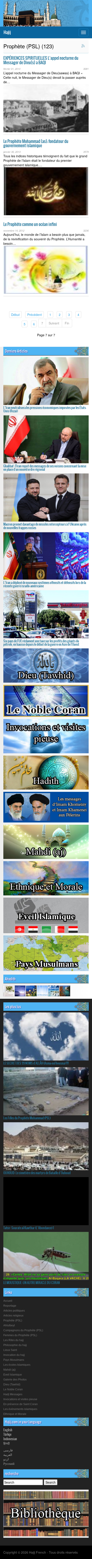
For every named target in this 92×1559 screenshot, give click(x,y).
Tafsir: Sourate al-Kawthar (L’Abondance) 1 (28, 1227)
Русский (9, 1463)
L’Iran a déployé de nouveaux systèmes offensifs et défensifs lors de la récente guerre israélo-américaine (44, 584)
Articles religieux (13, 1315)
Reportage (9, 1305)
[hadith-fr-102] (42, 990)
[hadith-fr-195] (53, 990)
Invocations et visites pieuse (20, 1399)
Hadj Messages (12, 1394)
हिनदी (6, 1443)
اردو (6, 1459)
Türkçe (7, 1434)
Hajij (7, 32)
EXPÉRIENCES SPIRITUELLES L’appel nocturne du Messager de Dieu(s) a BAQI (40, 60)
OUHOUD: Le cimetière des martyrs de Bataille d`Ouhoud (37, 1172)
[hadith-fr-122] (20, 990)
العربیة (7, 1454)
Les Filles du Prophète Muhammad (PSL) (27, 1118)
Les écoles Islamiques (16, 1364)
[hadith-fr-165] (9, 990)
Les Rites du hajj (13, 1340)
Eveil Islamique (12, 1374)
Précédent (35, 314)
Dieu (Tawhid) (11, 1384)
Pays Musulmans (13, 1359)
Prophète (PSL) (12, 1320)
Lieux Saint (10, 1350)
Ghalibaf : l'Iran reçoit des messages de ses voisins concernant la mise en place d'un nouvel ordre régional (44, 468)
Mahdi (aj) (9, 1369)
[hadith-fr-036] (31, 990)
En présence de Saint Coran (20, 1404)
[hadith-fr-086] (64, 990)
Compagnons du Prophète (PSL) (23, 1330)
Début (16, 314)
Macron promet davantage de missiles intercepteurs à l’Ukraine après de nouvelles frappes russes (44, 526)
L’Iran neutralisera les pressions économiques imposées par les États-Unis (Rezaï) (44, 409)
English (7, 1429)
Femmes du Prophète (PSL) (20, 1335)
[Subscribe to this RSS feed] (83, 46)
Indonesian (10, 1438)
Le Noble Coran (13, 1389)
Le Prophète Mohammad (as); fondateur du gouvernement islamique (35, 143)
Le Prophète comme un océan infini (30, 224)
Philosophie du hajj (15, 1345)
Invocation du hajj (14, 1355)
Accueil (7, 1300)
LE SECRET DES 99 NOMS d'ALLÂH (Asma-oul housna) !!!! (36, 1063)
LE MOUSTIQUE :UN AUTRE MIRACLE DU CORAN (31, 1282)
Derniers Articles (16, 351)
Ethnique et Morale (14, 1414)
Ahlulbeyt (9, 1325)
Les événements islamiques (20, 1409)
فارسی (8, 1450)
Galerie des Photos (15, 1379)
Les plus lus (13, 1006)
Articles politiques (14, 1310)
